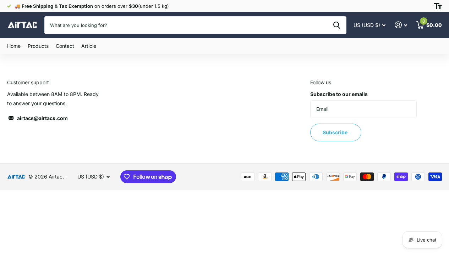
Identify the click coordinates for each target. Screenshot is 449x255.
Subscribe (336, 132)
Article (88, 46)
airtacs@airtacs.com (42, 118)
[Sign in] (400, 25)
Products (38, 46)
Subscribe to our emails (339, 94)
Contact (65, 46)
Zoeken (336, 25)
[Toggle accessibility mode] (438, 6)
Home (14, 46)
